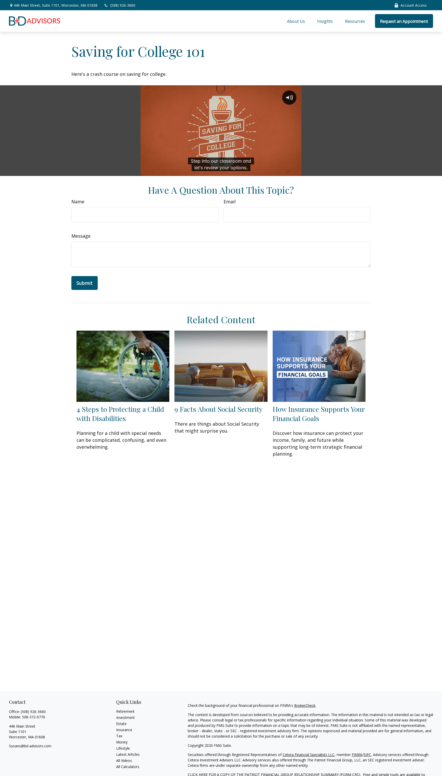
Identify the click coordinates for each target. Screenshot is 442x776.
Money (122, 742)
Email (230, 201)
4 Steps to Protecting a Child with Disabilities (120, 413)
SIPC (367, 754)
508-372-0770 (33, 717)
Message (81, 236)
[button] (296, 21)
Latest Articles (128, 754)
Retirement (125, 711)
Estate (121, 723)
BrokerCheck (304, 705)
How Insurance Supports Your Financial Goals (318, 413)
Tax (119, 735)
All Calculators (127, 766)
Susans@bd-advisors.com (30, 745)
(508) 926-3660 (122, 5)
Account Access (414, 5)
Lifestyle (123, 748)
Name (77, 201)
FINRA (357, 754)
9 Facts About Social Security (218, 409)
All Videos (124, 760)
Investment (125, 717)
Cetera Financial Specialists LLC (309, 754)
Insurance (124, 729)
